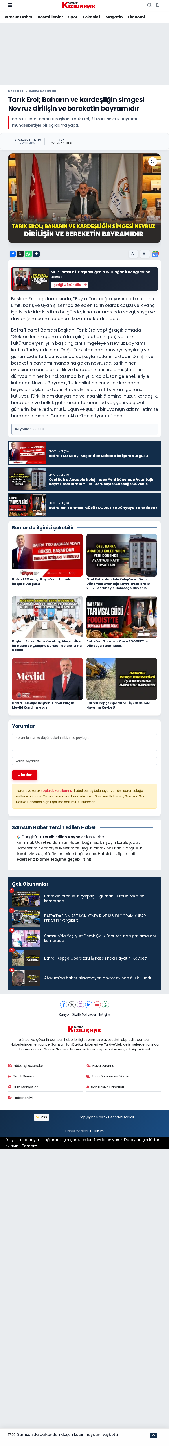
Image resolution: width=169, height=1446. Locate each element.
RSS (43, 1117)
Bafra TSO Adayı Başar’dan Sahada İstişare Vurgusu (41, 581)
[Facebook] (63, 1004)
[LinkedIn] (88, 1004)
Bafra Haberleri (42, 91)
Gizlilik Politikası (84, 1014)
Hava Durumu (103, 1065)
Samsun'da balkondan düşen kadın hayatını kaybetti (67, 1434)
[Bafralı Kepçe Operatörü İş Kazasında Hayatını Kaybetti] (121, 678)
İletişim (104, 1014)
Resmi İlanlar (50, 17)
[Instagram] (80, 1004)
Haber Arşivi (23, 1097)
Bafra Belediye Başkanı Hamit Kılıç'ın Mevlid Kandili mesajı (43, 705)
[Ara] (149, 5)
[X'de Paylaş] (20, 254)
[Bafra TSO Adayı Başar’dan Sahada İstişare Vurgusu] (47, 555)
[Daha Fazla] (36, 254)
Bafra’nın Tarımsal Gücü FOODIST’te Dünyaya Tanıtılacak (117, 643)
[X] (72, 1004)
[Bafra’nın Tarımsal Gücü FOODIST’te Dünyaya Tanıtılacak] (121, 616)
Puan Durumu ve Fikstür (110, 1076)
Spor (72, 17)
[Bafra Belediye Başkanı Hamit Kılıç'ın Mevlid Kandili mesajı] (47, 678)
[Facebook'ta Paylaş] (13, 254)
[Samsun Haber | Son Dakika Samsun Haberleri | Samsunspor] (78, 4)
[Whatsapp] (105, 1004)
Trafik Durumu (24, 1076)
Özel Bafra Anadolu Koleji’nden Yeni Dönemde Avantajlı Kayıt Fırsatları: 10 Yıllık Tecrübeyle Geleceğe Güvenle (118, 583)
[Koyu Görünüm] (157, 5)
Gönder (24, 774)
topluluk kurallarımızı (57, 790)
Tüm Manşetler (25, 1087)
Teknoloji (91, 17)
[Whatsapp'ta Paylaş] (28, 254)
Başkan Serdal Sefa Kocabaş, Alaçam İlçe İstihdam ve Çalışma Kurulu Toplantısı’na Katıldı (47, 645)
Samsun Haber (18, 17)
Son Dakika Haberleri (107, 1087)
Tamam (29, 1146)
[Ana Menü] (10, 5)
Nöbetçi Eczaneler (28, 1065)
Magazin (114, 17)
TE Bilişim (97, 1131)
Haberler (16, 91)
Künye (64, 1014)
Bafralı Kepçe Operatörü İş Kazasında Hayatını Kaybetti (118, 705)
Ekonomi (136, 17)
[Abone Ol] (155, 253)
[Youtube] (97, 1004)
